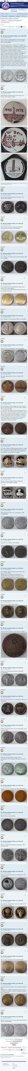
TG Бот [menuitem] (7, 13)
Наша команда (5, 1063)
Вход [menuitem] (26, 13)
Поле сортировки (9, 1041)
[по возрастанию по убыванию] (14, 1043)
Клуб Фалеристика (6, 1064)
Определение (14, 9)
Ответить (3, 20)
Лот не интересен (5, 22)
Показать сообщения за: (10, 1039)
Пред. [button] (12, 27)
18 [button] (18, 26)
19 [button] (19, 26)
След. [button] (25, 27)
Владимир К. (3, 29)
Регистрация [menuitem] (21, 13)
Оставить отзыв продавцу (14, 20)
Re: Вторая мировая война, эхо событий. (13, 36)
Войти (2, 1)
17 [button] (16, 26)
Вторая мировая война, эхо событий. (9, 18)
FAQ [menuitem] (3, 13)
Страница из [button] (10, 27)
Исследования (14, 11)
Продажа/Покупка (22, 9)
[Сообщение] (1, 37)
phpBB (14, 1068)
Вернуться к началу (26, 83)
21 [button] (23, 26)
